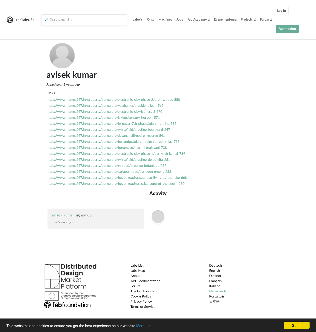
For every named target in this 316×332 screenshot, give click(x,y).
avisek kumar (63, 215)
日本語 (214, 301)
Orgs (150, 19)
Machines (165, 19)
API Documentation (145, 281)
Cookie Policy (140, 296)
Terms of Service (142, 306)
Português (217, 296)
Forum (264, 19)
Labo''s (138, 19)
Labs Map (137, 270)
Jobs (179, 19)
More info (143, 325)
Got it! (297, 325)
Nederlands (217, 291)
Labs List (137, 265)
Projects (247, 19)
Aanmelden (287, 28)
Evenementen (224, 19)
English (214, 270)
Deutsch (215, 265)
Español (215, 276)
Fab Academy (197, 19)
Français (215, 281)
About (135, 276)
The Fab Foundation (145, 291)
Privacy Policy (141, 301)
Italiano (214, 286)
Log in (281, 10)
